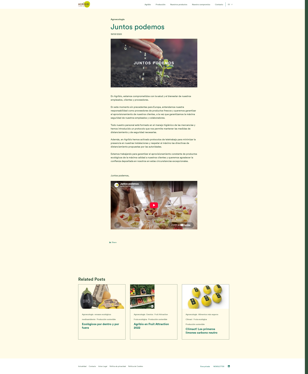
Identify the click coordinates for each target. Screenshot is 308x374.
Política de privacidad (118, 366)
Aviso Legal (102, 366)
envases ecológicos (103, 314)
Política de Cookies (135, 366)
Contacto (92, 366)
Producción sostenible (106, 319)
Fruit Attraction (161, 314)
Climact (189, 319)
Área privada (205, 366)
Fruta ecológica (140, 319)
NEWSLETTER (218, 366)
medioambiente (89, 319)
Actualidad (82, 366)
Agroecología (118, 19)
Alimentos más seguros (208, 314)
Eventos (149, 314)
